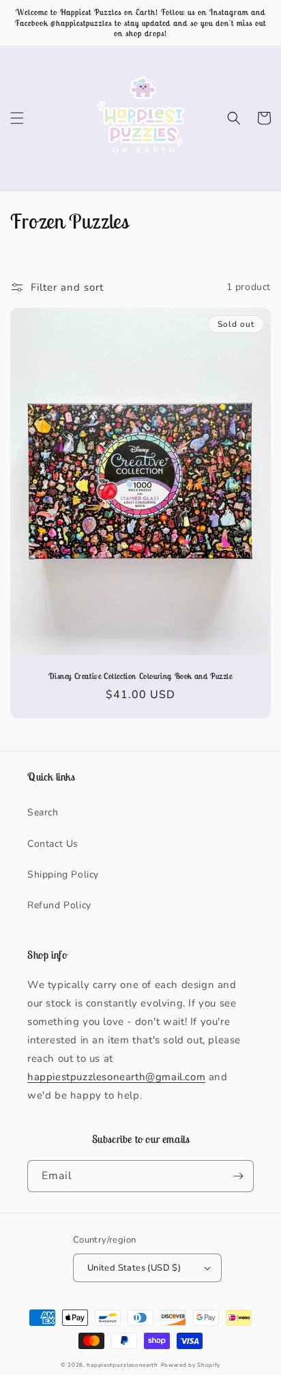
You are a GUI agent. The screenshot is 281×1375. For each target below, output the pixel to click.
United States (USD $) (134, 1268)
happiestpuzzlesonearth (122, 1365)
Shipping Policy (63, 874)
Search (43, 812)
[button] (17, 118)
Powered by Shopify (191, 1365)
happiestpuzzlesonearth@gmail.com (116, 1077)
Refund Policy (59, 905)
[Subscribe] (238, 1176)
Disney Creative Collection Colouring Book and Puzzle (140, 676)
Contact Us (52, 843)
